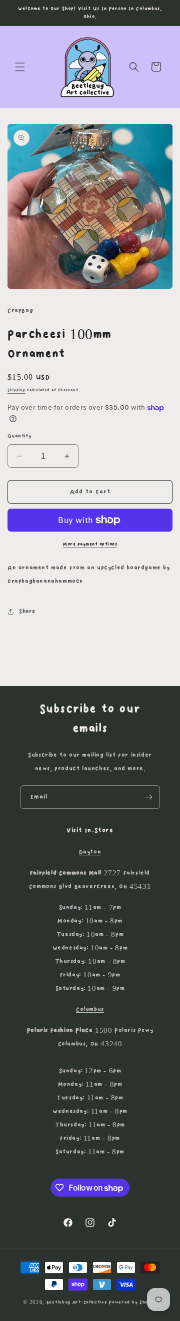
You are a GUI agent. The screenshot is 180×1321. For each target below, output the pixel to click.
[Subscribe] (149, 797)
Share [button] (27, 612)
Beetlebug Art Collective (77, 1302)
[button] (20, 67)
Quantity (20, 436)
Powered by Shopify (133, 1302)
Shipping (17, 390)
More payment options (90, 544)
